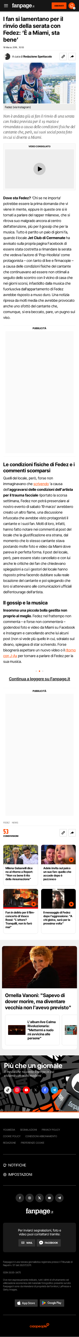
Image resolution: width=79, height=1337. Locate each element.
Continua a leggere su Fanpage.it (39, 678)
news (15, 823)
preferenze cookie (32, 1142)
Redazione (9, 1142)
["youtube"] (26, 1090)
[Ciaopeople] (39, 1326)
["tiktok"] (7, 1090)
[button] (72, 56)
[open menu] (4, 6)
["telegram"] (54, 1090)
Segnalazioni (28, 1129)
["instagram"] (17, 1090)
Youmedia (9, 1129)
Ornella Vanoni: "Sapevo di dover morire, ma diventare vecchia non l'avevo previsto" (38, 1001)
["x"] (35, 1090)
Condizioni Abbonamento (41, 1136)
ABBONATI (59, 5)
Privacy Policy (51, 1129)
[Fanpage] (39, 1211)
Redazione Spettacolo (37, 56)
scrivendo (41, 484)
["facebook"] (45, 1090)
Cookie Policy (11, 1136)
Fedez (6, 823)
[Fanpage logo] (23, 5)
